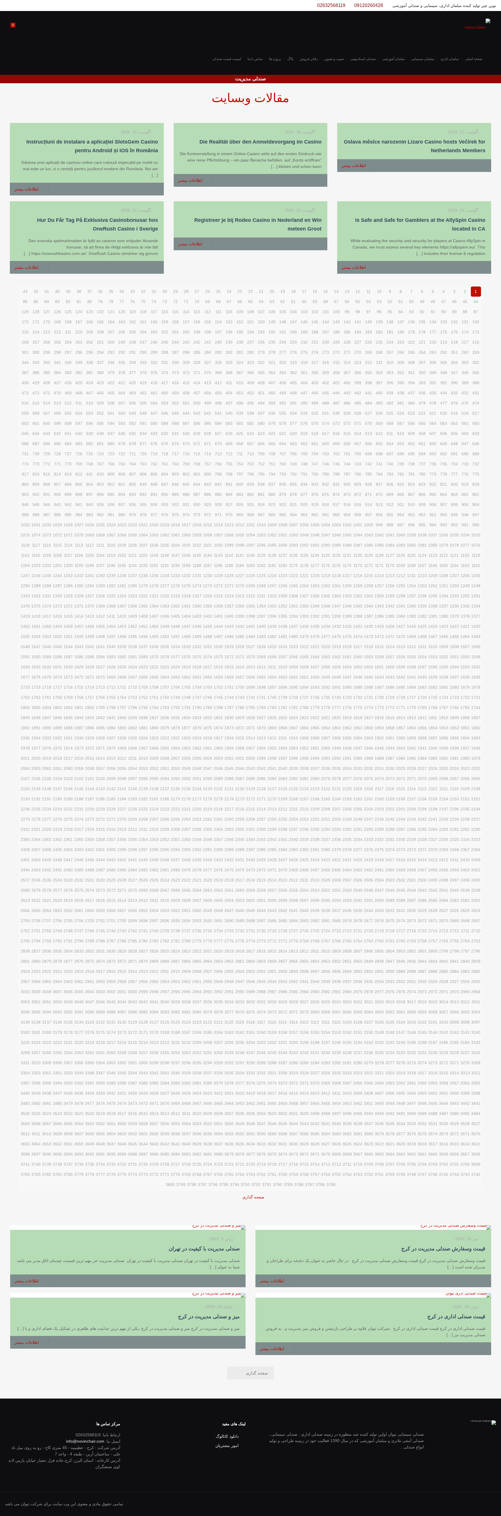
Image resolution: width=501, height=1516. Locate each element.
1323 (132, 596)
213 (46, 332)
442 (357, 393)
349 (432, 372)
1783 (272, 707)
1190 (175, 565)
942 (68, 504)
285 (196, 352)
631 (175, 433)
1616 (218, 667)
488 (325, 403)
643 (46, 433)
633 (153, 433)
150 (261, 322)
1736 (315, 697)
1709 (143, 687)
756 (218, 464)
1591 (25, 656)
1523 (293, 646)
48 (433, 301)
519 (454, 413)
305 (443, 362)
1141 (239, 555)
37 (89, 291)
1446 (197, 626)
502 (175, 403)
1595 (443, 667)
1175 (336, 565)
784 (379, 474)
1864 (325, 728)
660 (325, 443)
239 (229, 342)
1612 (261, 667)
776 (465, 474)
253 (78, 342)
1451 (143, 626)
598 (68, 423)
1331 (46, 596)
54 (368, 301)
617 (325, 433)
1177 (315, 565)
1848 (36, 717)
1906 (336, 738)
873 (347, 494)
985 (68, 514)
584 (218, 423)
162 (132, 322)
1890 (46, 728)
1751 (154, 697)
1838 (143, 717)
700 (357, 453)
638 (100, 433)
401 (336, 382)
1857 (400, 728)
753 (250, 464)
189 (304, 332)
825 (400, 484)
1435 (315, 626)
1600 (390, 667)
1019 (164, 525)
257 (35, 342)
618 (314, 433)
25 (218, 291)
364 (271, 372)
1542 (89, 646)
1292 (465, 596)
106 (271, 311)
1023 (121, 525)
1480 (293, 636)
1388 (357, 616)
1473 (368, 636)
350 (422, 372)
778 (443, 474)
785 (368, 474)
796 (250, 474)
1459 (57, 626)
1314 (229, 596)
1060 (186, 535)
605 (454, 433)
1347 (336, 606)
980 (121, 514)
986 (57, 514)
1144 (207, 555)
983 (89, 514)
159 (164, 322)
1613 (250, 667)
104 (293, 311)
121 (111, 311)
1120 (465, 555)
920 (304, 504)
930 (196, 504)
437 (411, 393)
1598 (411, 667)
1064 (143, 535)
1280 (132, 585)
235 (271, 342)
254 (68, 342)
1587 (68, 656)
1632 (46, 667)
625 (239, 433)
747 (314, 464)
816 (35, 474)
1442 (239, 626)
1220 (315, 575)
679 (121, 443)
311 (379, 362)
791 (304, 474)
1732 (357, 697)
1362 (175, 606)
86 (25, 301)
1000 (368, 525)
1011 (250, 525)
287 (175, 352)
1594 (454, 667)
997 (400, 525)
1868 (282, 728)
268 (379, 352)
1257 (379, 585)
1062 (164, 535)
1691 (336, 687)
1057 (218, 535)
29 (175, 291)
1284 (89, 585)
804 (164, 474)
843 (207, 484)
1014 (218, 525)
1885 (100, 728)
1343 (379, 606)
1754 (121, 697)
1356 (239, 606)
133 (443, 322)
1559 (368, 656)
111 (218, 311)
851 (121, 484)
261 (454, 352)
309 (400, 362)
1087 (357, 545)
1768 (433, 707)
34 (121, 291)
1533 (186, 646)
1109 (121, 545)
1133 (325, 555)
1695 (293, 687)
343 (35, 362)
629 (196, 433)
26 (207, 291)
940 (89, 504)
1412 (100, 616)
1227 (239, 575)
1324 (121, 596)
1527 (250, 646)
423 (100, 382)
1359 (207, 606)
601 (35, 423)
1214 (379, 575)
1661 (197, 677)
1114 (68, 545)
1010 (261, 525)
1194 (132, 565)
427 (57, 382)
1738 (293, 697)
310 (389, 362)
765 (121, 464)
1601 (379, 667)
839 (250, 484)
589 (164, 423)
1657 (239, 677)
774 (25, 464)
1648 (336, 677)
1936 (475, 748)
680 (111, 443)
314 (347, 362)
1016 (197, 525)
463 (132, 393)
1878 (175, 728)
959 (347, 514)
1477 (325, 636)
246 (153, 342)
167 (78, 322)
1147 (175, 555)
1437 (293, 626)
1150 (143, 555)
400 (347, 382)
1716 (68, 687)
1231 (197, 575)
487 (336, 403)
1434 (325, 626)
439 (389, 393)
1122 (443, 555)
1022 (132, 525)
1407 (154, 616)
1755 (111, 697)
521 (432, 413)
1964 (175, 748)
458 (186, 393)
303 (465, 362)
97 (368, 311)
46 (454, 301)
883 (239, 494)
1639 (433, 677)
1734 (336, 697)
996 (411, 525)
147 (293, 322)
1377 (475, 616)
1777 (336, 707)
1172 (368, 565)
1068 (100, 535)
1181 (272, 565)
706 (293, 453)
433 (454, 393)
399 (357, 382)
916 (347, 504)
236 (261, 342)
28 (186, 291)
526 (379, 413)
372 (186, 372)
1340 (411, 606)
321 (271, 362)
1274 (197, 585)
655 (379, 443)
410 (239, 382)
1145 (197, 555)
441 (368, 393)
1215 (368, 575)
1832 (207, 717)
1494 (143, 636)
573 (336, 423)
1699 (250, 687)
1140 (250, 555)
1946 (368, 748)
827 (379, 484)
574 (325, 423)
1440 (261, 626)
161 (143, 322)
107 (261, 311)
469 (68, 393)
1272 (218, 585)
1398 (250, 616)
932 (175, 504)
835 (293, 484)
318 (304, 362)
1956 (261, 748)
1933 (46, 738)
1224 (272, 575)
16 (315, 291)
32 (143, 291)
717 (175, 453)
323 (250, 362)
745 (336, 464)
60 (304, 301)
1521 (315, 646)
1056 (229, 535)
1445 (207, 626)
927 (229, 504)
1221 (304, 575)
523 (411, 413)
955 (389, 514)
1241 (89, 575)
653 (400, 443)
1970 (111, 748)
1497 (111, 636)
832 (325, 484)
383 (68, 372)
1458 (68, 626)
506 (132, 403)
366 (250, 372)
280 (250, 352)
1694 (304, 687)
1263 (315, 585)
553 (89, 413)
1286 (68, 585)
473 (25, 393)
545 (175, 413)
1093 (293, 545)
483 (379, 403)
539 (239, 413)
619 (304, 433)
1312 (250, 596)
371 (196, 372)
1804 (46, 707)
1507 (465, 646)
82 (68, 301)
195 (239, 332)
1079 (443, 545)
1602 (368, 667)
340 (68, 362)
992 (454, 525)
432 (465, 393)
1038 (422, 535)
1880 (154, 728)
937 (121, 504)
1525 (272, 646)
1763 (25, 697)
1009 (272, 525)
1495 (132, 636)
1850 (475, 728)
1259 (357, 585)
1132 (336, 555)
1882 (132, 728)
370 (207, 372)
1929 (89, 738)
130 (475, 322)
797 (239, 474)
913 (379, 504)
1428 (390, 626)
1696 (282, 687)
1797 (121, 707)
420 (132, 382)
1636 (465, 677)
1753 (132, 697)
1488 (207, 636)
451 (261, 393)
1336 (454, 606)
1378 (465, 616)
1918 (207, 738)
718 (164, 453)
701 (347, 453)
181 (389, 332)
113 (197, 311)
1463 (475, 636)
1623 (143, 667)
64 (261, 301)
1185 (229, 565)
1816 (379, 717)
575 (314, 423)
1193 (143, 565)
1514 (390, 646)
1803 (57, 707)
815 (46, 474)
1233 (175, 575)
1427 (400, 626)
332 (153, 362)
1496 (121, 636)
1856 (411, 728)
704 (314, 453)
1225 (261, 575)
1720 (25, 687)
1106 (154, 545)
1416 (57, 616)
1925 (132, 738)
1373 (57, 606)
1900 (400, 738)
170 (46, 322)
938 (111, 504)
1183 (250, 565)
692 (443, 453)
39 (68, 291)
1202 (46, 565)
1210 (422, 575)
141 (357, 322)
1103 (186, 545)
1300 (379, 596)
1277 (164, 585)
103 (304, 311)
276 (293, 352)
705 (304, 453)
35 (111, 291)
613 (368, 433)
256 (46, 342)
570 (368, 423)
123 (89, 311)
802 (186, 474)
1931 (68, 738)
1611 (272, 667)
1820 (336, 717)
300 (35, 352)
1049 (304, 535)
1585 (89, 656)
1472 (379, 636)
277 (282, 352)
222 (411, 342)
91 (433, 311)
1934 (36, 738)
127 (46, 311)
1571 (239, 656)
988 (35, 514)
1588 (57, 656)
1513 (400, 646)
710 (250, 453)
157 (186, 322)
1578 (164, 656)
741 (379, 464)
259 (475, 352)
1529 (229, 646)
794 (271, 474)
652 (411, 443)
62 (282, 301)
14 (336, 291)
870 (379, 494)
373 (175, 372)
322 (261, 362)
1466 (443, 636)
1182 (261, 565)
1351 (293, 606)
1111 (100, 545)
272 (336, 352)
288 (164, 352)
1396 (272, 616)
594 (111, 423)
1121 (454, 555)
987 (46, 514)
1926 (121, 738)
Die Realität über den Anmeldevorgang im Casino (260, 142)
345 (475, 372)
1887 (79, 728)
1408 (143, 616)
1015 (207, 525)
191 (282, 332)
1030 (46, 525)
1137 (282, 555)
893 (132, 494)
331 (164, 362)
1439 (272, 626)
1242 (79, 575)
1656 (250, 677)
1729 (390, 697)
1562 (336, 656)
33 (132, 291)
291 (132, 352)
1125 (411, 555)
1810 (443, 717)
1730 (379, 697)
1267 (272, 585)
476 (454, 403)
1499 (89, 636)
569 (379, 423)
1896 (443, 738)
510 (89, 403)
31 (154, 291)
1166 (433, 565)
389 (465, 382)
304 (454, 362)
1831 (218, 717)
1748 (186, 697)
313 (357, 362)
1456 (89, 626)
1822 (315, 717)
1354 (261, 606)
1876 (197, 728)
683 (78, 443)
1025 (100, 525)
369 (218, 372)
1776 (347, 707)
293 (111, 352)
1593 (465, 667)
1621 (164, 667)
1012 (239, 525)
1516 (368, 646)
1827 (261, 717)
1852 (454, 728)
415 (186, 382)
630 (186, 433)
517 (475, 413)
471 (46, 393)
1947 (357, 748)
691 (454, 453)
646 (475, 443)
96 (379, 311)
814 (57, 474)
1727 (411, 697)
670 (218, 443)
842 (218, 484)
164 (111, 322)
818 (475, 484)
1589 (46, 656)
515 (35, 403)
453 (239, 393)
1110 (111, 545)
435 (432, 393)
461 (153, 393)
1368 (111, 606)
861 (475, 494)
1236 (143, 575)
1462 (25, 626)
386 (35, 372)
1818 (357, 717)
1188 (197, 565)
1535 (164, 646)
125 (68, 311)
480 (411, 403)
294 (100, 352)
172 (25, 322)
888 (186, 494)
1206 (465, 575)
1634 (25, 667)
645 (25, 433)
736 (432, 464)
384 (57, 372)
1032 (25, 525)
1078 (454, 545)
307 (422, 362)
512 (68, 403)
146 (304, 322)
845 (186, 484)
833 (314, 484)
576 (304, 423)
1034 (465, 535)
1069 (89, 535)
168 (68, 322)
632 (164, 433)
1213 (390, 575)
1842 (100, 717)
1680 (454, 687)
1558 (379, 656)
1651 (304, 677)
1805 (36, 707)
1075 (25, 535)
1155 (89, 555)
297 (68, 352)
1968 (132, 748)
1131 (347, 555)
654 (389, 443)
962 (314, 514)
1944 (390, 748)
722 (121, 453)
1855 (422, 728)
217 (465, 342)
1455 (100, 626)
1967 (143, 748)
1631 (57, 667)
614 (357, 433)
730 (35, 453)
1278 (154, 585)
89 (454, 311)
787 (347, 474)
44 (475, 301)
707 (282, 453)
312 (368, 362)
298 (57, 352)
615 (347, 433)
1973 (79, 748)
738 (411, 464)
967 (261, 514)
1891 (36, 728)
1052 (272, 535)
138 (389, 322)
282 (229, 352)
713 (218, 453)
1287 (57, 585)
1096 (261, 545)
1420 (475, 626)
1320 (164, 596)
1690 (347, 687)
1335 (465, 606)
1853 (443, 728)
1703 (207, 687)
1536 (154, 646)
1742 (250, 697)
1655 (261, 677)
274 (314, 352)
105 (282, 311)
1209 (433, 575)
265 (411, 352)
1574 (207, 656)
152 (239, 322)
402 (325, 382)
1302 (357, 596)
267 (389, 352)
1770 (411, 707)
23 (239, 291)
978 (143, 514)
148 (282, 322)
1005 (315, 525)
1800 (89, 707)
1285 (79, 585)
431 (475, 393)
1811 (433, 717)
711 (240, 453)
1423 (443, 626)
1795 (143, 707)
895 (111, 494)
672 (196, 443)
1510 (433, 646)
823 (422, 484)
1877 (186, 728)
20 (272, 291)
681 (100, 443)
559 (25, 413)
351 (411, 372)
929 (207, 504)
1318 (186, 596)
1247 (25, 575)
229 (336, 342)
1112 (90, 545)
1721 (475, 697)
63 (272, 301)
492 (282, 403)
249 (121, 342)
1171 (379, 565)
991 (465, 525)
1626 (111, 667)
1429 (379, 626)
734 (454, 464)
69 (207, 301)
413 (207, 382)
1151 (132, 555)
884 (229, 494)
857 (57, 484)
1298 (400, 596)
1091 (315, 545)
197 (218, 332)
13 (347, 291)
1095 (272, 545)
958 (357, 514)
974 (186, 514)
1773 (379, 707)
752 (261, 464)
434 (443, 393)
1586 (79, 656)
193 (261, 332)
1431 (357, 626)
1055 (239, 535)
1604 (347, 667)
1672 (79, 677)
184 (357, 332)
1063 (154, 535)
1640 (422, 677)
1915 (239, 738)
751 (271, 464)
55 (357, 301)
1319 (175, 596)
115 (175, 311)
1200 (68, 565)
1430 (368, 626)
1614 (239, 667)
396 (389, 382)
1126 (400, 555)
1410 (121, 616)
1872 (239, 728)
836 (282, 484)
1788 (218, 707)
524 (400, 413)
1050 (293, 535)
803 (175, 474)
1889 (57, 728)
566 (411, 423)
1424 (433, 626)
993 (443, 525)
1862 (347, 728)
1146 (186, 555)
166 (89, 322)
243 (186, 342)
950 (443, 514)
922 (282, 504)
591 (143, 423)
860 (25, 484)
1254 (411, 585)
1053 (261, 535)
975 (175, 514)
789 (325, 474)
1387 (368, 616)
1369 (100, 606)
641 (68, 433)
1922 (164, 738)
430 (25, 382)
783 (389, 474)
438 (400, 393)
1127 (390, 555)
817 (25, 474)
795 (261, 474)
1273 (207, 585)
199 (196, 332)
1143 (218, 555)
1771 (400, 707)
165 (100, 322)
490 (304, 403)
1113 (79, 545)
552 (100, 413)
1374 (46, 606)
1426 (411, 626)
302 (475, 362)
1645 (368, 677)
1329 (68, 596)
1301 (368, 596)
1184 (239, 565)
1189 (186, 565)
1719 (36, 687)
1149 (154, 555)
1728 (400, 697)
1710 (132, 687)
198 (207, 332)
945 (35, 504)
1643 (390, 677)
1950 (325, 748)
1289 (36, 585)
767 (100, 464)
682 (89, 443)
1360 (197, 606)
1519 (336, 646)
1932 (57, 738)
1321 (154, 596)
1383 (411, 616)
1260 (347, 585)
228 (347, 342)
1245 (46, 575)
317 (314, 362)
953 (411, 514)
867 (411, 494)
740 (389, 464)
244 (175, 342)
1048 (315, 535)
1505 (25, 636)
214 (35, 332)
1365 (143, 606)
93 (411, 311)
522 (422, 413)
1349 (315, 606)
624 (250, 433)
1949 (336, 748)
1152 (121, 555)
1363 (164, 606)
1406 (164, 616)
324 (239, 362)
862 (465, 494)
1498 (100, 636)
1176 (325, 565)
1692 (325, 687)
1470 (400, 636)
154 (218, 322)
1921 (175, 738)
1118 (25, 545)
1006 (304, 525)
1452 (132, 626)
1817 (368, 717)
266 (400, 352)
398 (368, 382)
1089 (336, 545)
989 (25, 514)
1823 (304, 717)
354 (379, 372)
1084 (390, 545)
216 (475, 342)
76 (132, 301)
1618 (197, 667)
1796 (132, 707)
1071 (68, 535)
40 (57, 291)
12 (357, 291)
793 (282, 474)
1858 (390, 728)
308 (411, 362)
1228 (229, 575)
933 (164, 504)
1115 (57, 545)
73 (164, 301)
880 (271, 494)
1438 (282, 626)
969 (239, 514)
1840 (121, 717)
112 (207, 311)
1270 (239, 585)
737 (422, 464)
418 (153, 382)
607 (432, 433)
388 (475, 382)
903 (25, 494)
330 (175, 362)
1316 (207, 596)
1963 (186, 748)
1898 (422, 738)
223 (400, 342)
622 (271, 433)
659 (336, 443)
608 (422, 433)
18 (293, 291)
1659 (218, 677)
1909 (304, 738)
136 (411, 322)
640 (78, 433)
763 (143, 464)
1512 (411, 646)
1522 (304, 646)
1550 (465, 656)
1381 (433, 616)
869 (389, 494)
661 (314, 443)
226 (368, 342)
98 (357, 311)
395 (400, 382)
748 (304, 464)
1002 (347, 525)
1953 (293, 748)
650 (432, 443)
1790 (197, 707)
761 (164, 464)
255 (57, 342)
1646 (357, 677)
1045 (347, 535)
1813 (411, 717)
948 (465, 514)
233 (293, 342)
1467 (433, 636)
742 (368, 464)
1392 (315, 616)
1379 (454, 616)
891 (153, 494)
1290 (25, 585)
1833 (197, 717)
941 (78, 504)
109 (239, 311)
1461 (36, 626)
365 (261, 372)
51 (400, 301)
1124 (422, 555)
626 (229, 433)
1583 (111, 656)
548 (143, 413)
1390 (336, 616)
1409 (132, 616)
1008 (282, 525)
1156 (79, 555)
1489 (197, 636)
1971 (100, 748)
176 (443, 332)
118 (143, 311)
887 (196, 494)
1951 (315, 748)
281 (239, 352)
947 (475, 514)
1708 (154, 687)
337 (100, 362)
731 (25, 453)
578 (282, 423)
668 (239, 443)
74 (154, 301)
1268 (261, 585)
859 (35, 484)
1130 (357, 555)
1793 (164, 707)
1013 (229, 525)
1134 (315, 555)
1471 (390, 636)
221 (422, 342)
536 (271, 413)
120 (121, 311)
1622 (154, 667)
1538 (132, 646)
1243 (68, 575)
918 (325, 504)
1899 (411, 738)
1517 (357, 646)
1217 (347, 575)
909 (422, 504)
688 (25, 443)
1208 (443, 575)
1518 (347, 646)
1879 (164, 728)
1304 (336, 596)
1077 (465, 545)
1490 (186, 636)
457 (196, 393)
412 (218, 382)
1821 (325, 717)
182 (379, 332)
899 (68, 494)
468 (78, 393)
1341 (400, 606)
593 (121, 423)
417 (164, 382)
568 (389, 423)
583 (229, 423)
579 (271, 423)
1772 (390, 707)
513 (57, 403)
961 (325, 514)
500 (196, 403)
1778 (325, 707)
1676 (36, 677)
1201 (57, 565)
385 (46, 372)
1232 (186, 575)
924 (261, 504)
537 (261, 413)
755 (229, 464)
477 (443, 403)
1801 (79, 707)
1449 (164, 626)
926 (239, 504)
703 (325, 453)
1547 (36, 646)
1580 (143, 656)
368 (229, 372)
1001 (357, 525)
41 (46, 291)
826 (389, 484)
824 (411, 484)
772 (46, 464)
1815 (390, 717)
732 (475, 464)
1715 (79, 687)
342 (46, 362)
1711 (121, 687)
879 (282, 494)
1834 (186, 717)
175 (454, 332)
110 (229, 311)
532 (314, 413)
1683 (422, 687)
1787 (229, 707)
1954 (282, 748)
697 (389, 453)
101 (325, 311)
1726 (422, 697)
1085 (379, 545)
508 (111, 403)
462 (143, 393)
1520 (325, 646)
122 (100, 311)
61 (293, 301)
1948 (347, 748)
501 (186, 403)
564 (432, 423)
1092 (304, 545)
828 (368, 484)
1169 (400, 565)
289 (153, 352)
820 (454, 484)
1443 (229, 626)
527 (368, 413)
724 (100, 453)
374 (164, 372)
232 (304, 342)
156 (196, 322)
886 (207, 494)
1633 (36, 667)
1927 (111, 738)
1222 (293, 575)
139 (379, 322)
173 (475, 332)
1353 (272, 606)
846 (175, 484)
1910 (293, 738)
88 (465, 311)
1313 (239, 596)
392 (432, 382)
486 (347, 403)
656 (368, 443)
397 (379, 382)
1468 (422, 636)
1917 (218, 738)
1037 (433, 535)
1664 (164, 677)
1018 (175, 525)
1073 (46, 535)
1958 (239, 748)
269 (368, 352)
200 (186, 332)
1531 (207, 646)
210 (78, 332)
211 (68, 332)
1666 (143, 677)
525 (389, 413)
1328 (79, 596)
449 (282, 393)
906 (454, 504)
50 (411, 301)
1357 (229, 606)
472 (35, 393)
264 (422, 352)
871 (368, 494)
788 (336, 474)
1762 (36, 697)
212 (57, 332)
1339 (422, 606)
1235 (154, 575)
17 (304, 291)
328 (196, 362)
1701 (229, 687)
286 (186, 352)
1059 (197, 535)
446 (314, 393)
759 (186, 464)
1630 (68, 667)
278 (271, 352)
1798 (111, 707)
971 (218, 514)
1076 (475, 545)
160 (153, 322)
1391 (325, 616)
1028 (68, 525)
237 (250, 342)
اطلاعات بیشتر (354, 165)
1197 (100, 565)
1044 (357, 535)
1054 (250, 535)
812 (78, 474)
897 (89, 494)
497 (229, 403)
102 (314, 311)
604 (465, 433)
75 (143, 301)
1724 (443, 697)
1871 (250, 728)
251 (100, 342)
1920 (186, 738)
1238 (121, 575)
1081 (422, 545)
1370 (89, 606)
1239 (111, 575)
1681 (443, 687)
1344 (368, 606)
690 (465, 453)
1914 (250, 738)
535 (282, 413)
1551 (454, 656)
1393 (304, 616)
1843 (89, 717)
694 (422, 453)
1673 (68, 677)
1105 (164, 545)
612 (379, 433)
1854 (433, 728)
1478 (315, 636)
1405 (175, 616)
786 (357, 474)
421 (121, 382)
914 (368, 504)
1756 (100, 697)
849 (143, 484)
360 (314, 372)
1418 (36, 616)
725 (89, 453)
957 (368, 514)
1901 (390, 738)
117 (154, 311)
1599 (400, 667)
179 (411, 332)
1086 (368, 545)
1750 (164, 697)
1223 (282, 575)
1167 (422, 565)
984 (78, 514)
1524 (282, 646)
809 (111, 474)
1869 (272, 728)
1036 (443, 535)
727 (68, 453)
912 (389, 504)
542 (207, 413)
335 (121, 362)
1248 (475, 585)
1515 (379, 646)
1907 (325, 738)
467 (89, 393)
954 (400, 514)
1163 (465, 565)
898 (78, 494)
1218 (336, 575)
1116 (47, 545)
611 (390, 433)
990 (475, 525)
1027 (79, 525)
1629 (79, 667)
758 (196, 464)
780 (422, 474)
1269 (250, 585)
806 (143, 474)
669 (229, 443)
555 (68, 413)
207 (111, 332)
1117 (36, 545)
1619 (186, 667)
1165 (443, 565)
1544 (68, 646)
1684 (411, 687)
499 (207, 403)
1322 (143, 596)
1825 (282, 717)
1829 (239, 717)
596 (89, 423)
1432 (347, 626)
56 (347, 301)
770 (68, 464)
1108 (132, 545)
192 (271, 332)
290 (143, 352)
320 (282, 362)
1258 (368, 585)
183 (368, 332)
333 (143, 362)
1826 (272, 717)
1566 (293, 656)
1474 (357, 636)
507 (121, 403)
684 (68, 443)
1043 (368, 535)
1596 (433, 667)
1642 (400, 677)
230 (325, 342)
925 (250, 504)
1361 (186, 606)
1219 (325, 575)
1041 (390, 535)
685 (57, 443)
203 (153, 332)
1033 (475, 535)
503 (164, 403)
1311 (261, 596)
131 (465, 322)
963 (304, 514)
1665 (154, 677)
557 (46, 413)
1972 (89, 748)
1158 (57, 555)
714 (207, 453)
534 (293, 413)
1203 (36, 565)
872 (357, 494)
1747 (197, 697)
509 (100, 403)
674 (175, 443)
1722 (465, 697)
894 (121, 494)
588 (175, 423)
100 (336, 311)
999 (379, 525)
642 (57, 433)
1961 (207, 748)
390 (454, 382)
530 (336, 413)
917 (336, 504)
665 (271, 443)
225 (379, 342)
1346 (347, 606)
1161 (25, 555)
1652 (293, 677)
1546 (46, 646)
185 (347, 332)
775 (475, 474)
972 (207, 514)
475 (465, 403)
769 (78, 464)
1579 (154, 656)
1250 (454, 585)
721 (132, 453)
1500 (79, 636)
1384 (400, 616)
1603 (357, 667)
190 (293, 332)
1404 (186, 616)
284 (207, 352)
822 (432, 484)
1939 (443, 748)
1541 (100, 646)
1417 (46, 616)
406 (282, 382)
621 (282, 433)
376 (143, 372)
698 (379, 453)
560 (475, 423)
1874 (218, 728)
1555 (411, 656)
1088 (347, 545)
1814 (400, 717)
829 (357, 484)
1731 (368, 697)
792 (293, 474)
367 (239, 372)
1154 (100, 555)
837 (271, 484)
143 (336, 322)
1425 (422, 626)
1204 (25, 565)
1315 (218, 596)
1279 (143, 585)
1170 (390, 565)
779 (432, 474)
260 (465, 352)
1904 (357, 738)
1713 (100, 687)
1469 (411, 636)
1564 (315, 656)
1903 (368, 738)
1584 (100, 656)
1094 (282, 545)
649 (443, 443)
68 (218, 301)
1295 (433, 596)
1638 (443, 677)
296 (78, 352)
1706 (175, 687)
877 (304, 494)
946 (25, 504)
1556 (400, 656)
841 (229, 484)
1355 (250, 606)
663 (293, 443)
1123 (433, 555)
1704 (197, 687)
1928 (100, 738)
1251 (443, 585)
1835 (175, 717)
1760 (57, 697)
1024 (111, 525)
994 (432, 525)
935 (143, 504)
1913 (261, 738)
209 (89, 332)
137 (400, 322)
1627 (100, 667)
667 (250, 443)
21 (261, 291)
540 (229, 413)
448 (293, 393)
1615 (229, 667)
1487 (218, 636)
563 (443, 423)
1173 (357, 565)
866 (422, 494)
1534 (175, 646)
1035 (454, 535)
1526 (261, 646)
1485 (239, 636)
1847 (46, 717)
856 (68, 484)
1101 (207, 545)
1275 (186, 585)
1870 (261, 728)
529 (347, 413)
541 (218, 413)
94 (400, 311)
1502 (57, 636)
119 (132, 311)
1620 (175, 667)
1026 (89, 525)
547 (153, 413)
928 (218, 504)
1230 (207, 575)
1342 (390, 606)
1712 (111, 687)
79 (100, 301)
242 (196, 342)
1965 (164, 748)
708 (271, 453)
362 (293, 372)
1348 (325, 606)
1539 (121, 646)
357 (347, 372)
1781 (293, 707)
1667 (132, 677)
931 (186, 504)
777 (454, 474)
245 (164, 342)
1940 (433, 748)
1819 (347, 717)
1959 (229, 748)
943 (57, 504)
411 (229, 382)
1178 (304, 565)
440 (379, 393)
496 (239, 403)
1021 (143, 525)
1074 (36, 535)
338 (89, 362)
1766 (454, 707)
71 (186, 301)
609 (411, 433)
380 (100, 372)
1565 (304, 656)
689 (475, 453)
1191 (164, 565)
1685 (400, 687)
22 (250, 291)
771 (57, 464)
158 (175, 322)
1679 (465, 687)
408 (261, 382)
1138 (272, 555)
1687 (379, 687)
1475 (347, 636)
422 (111, 382)
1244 (57, 575)
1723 (454, 697)
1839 (132, 717)
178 (422, 332)
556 (57, 413)
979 (132, 514)
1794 (154, 707)
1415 (68, 616)
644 (35, 433)
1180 (282, 565)
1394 (293, 616)
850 (132, 484)
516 (25, 403)
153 (229, 322)
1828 (250, 717)
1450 (154, 626)
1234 (164, 575)
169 (57, 322)
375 (153, 372)
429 (35, 382)
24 (229, 291)
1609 (293, 667)
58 (325, 301)
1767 (443, 707)
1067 (111, 535)
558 (35, 413)
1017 (186, 525)
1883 (121, 728)
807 (132, 474)
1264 (304, 585)
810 (100, 474)
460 (164, 393)
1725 (433, 697)
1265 (293, 585)
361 (304, 372)
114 (186, 311)
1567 (282, 656)
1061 (175, 535)
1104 (175, 545)
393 (422, 382)
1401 (218, 616)
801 (196, 474)
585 (207, 423)
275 (304, 352)
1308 (293, 596)
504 (153, 403)
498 (218, 403)
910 (411, 504)
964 (293, 514)
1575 (197, 656)
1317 (197, 596)
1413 (89, 616)
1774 (368, 707)
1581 (132, 656)
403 (314, 382)
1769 (422, 707)
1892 (25, 728)
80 (89, 301)
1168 (411, 565)
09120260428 (368, 5)
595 (100, 423)
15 (325, 291)
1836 (164, 717)
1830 (229, 717)
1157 (68, 555)
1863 (336, 728)
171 (35, 322)
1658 (229, 677)
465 (111, 393)
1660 (207, 677)
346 (465, 372)
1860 (368, 728)
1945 (379, 748)
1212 (400, 575)
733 (465, 464)
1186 (218, 565)
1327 (89, 596)
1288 (46, 585)
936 (132, 504)
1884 (111, 728)
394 (411, 382)
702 (336, 453)
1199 (79, 565)
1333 (25, 596)
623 (261, 433)
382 (78, 372)
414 (196, 382)
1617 (207, 667)
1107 (143, 545)
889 (175, 494)
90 (443, 311)
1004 (325, 525)
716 (186, 453)
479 (422, 403)
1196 (111, 565)
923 (271, 504)
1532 (197, 646)
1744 (229, 697)
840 (239, 484)
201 (175, 332)
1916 (229, 738)
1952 (304, 748)
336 (111, 362)
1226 (250, 575)
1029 (57, 525)
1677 (25, 677)
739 (400, 464)
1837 (154, 717)
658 (347, 443)
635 (132, 433)
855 (78, 484)
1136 (293, 555)
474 (475, 403)
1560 (357, 656)
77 (121, 301)
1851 (465, 728)
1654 (272, 677)
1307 (304, 596)
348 (443, 372)
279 (261, 352)
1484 (250, 636)
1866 (304, 728)
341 (57, 362)
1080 (433, 545)
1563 (325, 656)
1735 (325, 697)
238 (239, 342)
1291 (475, 596)
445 (325, 393)
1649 (325, 677)
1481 (282, 636)
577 (293, 423)
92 (422, 311)
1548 (25, 646)
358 (336, 372)
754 (239, 464)
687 (35, 443)
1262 (325, 585)
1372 (68, 606)
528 (357, 413)
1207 (454, 575)
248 (132, 342)
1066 (121, 535)
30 (164, 291)
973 (196, 514)
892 (143, 494)
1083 (400, 545)
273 (325, 352)
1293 (454, 596)
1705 (186, 687)
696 (400, 453)
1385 (390, 616)
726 (78, 453)
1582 (121, 656)
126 (57, 311)
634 (143, 433)
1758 (79, 697)
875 (325, 494)
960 (336, 514)
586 (196, 423)
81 (79, 301)
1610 (282, 667)
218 (454, 342)
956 (379, 514)
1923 (154, 738)
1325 (111, 596)
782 (400, 474)
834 (304, 484)
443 (347, 393)
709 (261, 453)
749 (293, 464)
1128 (379, 555)
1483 (261, 636)
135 (422, 322)
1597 (422, 667)
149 (271, 322)
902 (35, 494)
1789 (207, 707)
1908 (315, 738)
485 (357, 403)
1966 (154, 748)
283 (218, 352)
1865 (315, 728)
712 (229, 453)
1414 (79, 616)
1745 (218, 697)
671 (207, 443)
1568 (272, 656)
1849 (25, 717)
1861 (357, 728)
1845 (68, 717)
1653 (282, 677)
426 (68, 382)
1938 (454, 748)
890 (164, 494)
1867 (293, 728)
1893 (475, 738)
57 (336, 301)
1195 (121, 565)
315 (336, 362)
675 (164, 443)
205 (132, 332)
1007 (293, 525)
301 (25, 352)
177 (432, 332)
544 (186, 413)
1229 (218, 575)
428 (46, 382)
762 (153, 464)
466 (100, 393)
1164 (454, 565)
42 (36, 291)
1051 (282, 535)
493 (271, 403)
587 (186, 423)
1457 (79, 626)
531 (325, 413)
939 (100, 504)
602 (25, 423)
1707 (164, 687)
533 (304, 413)
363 (282, 372)
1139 (261, 555)
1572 (229, 656)
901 (46, 494)
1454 (111, 626)
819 (465, 484)
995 (422, 525)
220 (432, 342)
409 (250, 382)
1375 (36, 606)
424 (89, 382)
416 (175, 382)
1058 (207, 535)
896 (100, 494)
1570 (250, 656)
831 (336, 484)
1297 (411, 596)
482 (389, 403)
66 (239, 301)
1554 (422, 656)
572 (347, 423)
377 (132, 372)
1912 (272, 738)
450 (271, 393)
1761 (46, 697)
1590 (36, 656)
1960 (218, 748)
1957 (250, 748)
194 (250, 332)
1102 (197, 545)
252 (89, 342)
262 (443, 352)
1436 (304, 626)
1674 (57, 677)
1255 (400, 585)
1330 (57, 596)
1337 (443, 606)
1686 (390, 687)
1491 (175, 636)
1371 (79, 606)
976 (164, 514)
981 (111, 514)
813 (68, 474)
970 (229, 514)
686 (46, 443)
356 (357, 372)
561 (465, 423)
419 (143, 382)
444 (336, 393)
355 (368, 372)
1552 (443, 656)
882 (250, 494)
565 (422, 423)
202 (164, 332)
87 (475, 311)
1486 (229, 636)
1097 (250, 545)
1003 (336, 525)
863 (454, 494)
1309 (282, 596)
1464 (465, 636)
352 (400, 372)
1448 (175, 626)
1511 (422, 646)
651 (422, 443)
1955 (272, 748)
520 (443, 413)
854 (89, 484)
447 (304, 393)
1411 (111, 616)
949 (454, 514)
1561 (347, 656)
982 (100, 514)
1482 (272, 636)
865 (432, 494)
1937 (465, 748)
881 (261, 494)
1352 (282, 606)
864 (443, 494)
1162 (475, 565)
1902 (379, 738)
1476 (336, 636)
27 (197, 291)
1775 (357, 707)
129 (25, 311)
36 (100, 291)
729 (46, 453)
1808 (465, 717)
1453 (121, 626)
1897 (433, 738)
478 (432, 403)
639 (89, 433)
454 (229, 393)
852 (111, 484)
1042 (379, 535)
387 (25, 372)
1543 (79, 646)
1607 (315, 667)
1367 (121, 606)
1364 (154, 606)
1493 (154, 636)
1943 (400, 748)
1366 (132, 606)
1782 (282, 707)
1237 (132, 575)
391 (443, 382)
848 (153, 484)
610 (400, 433)
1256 (390, 585)
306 (432, 362)
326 (218, 362)
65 (250, 301)
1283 (100, 585)
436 (422, 393)
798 (229, 474)
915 (357, 504)
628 (207, 433)
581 (250, 423)
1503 (46, 636)
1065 (132, 535)
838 (261, 484)
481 (400, 403)
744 (347, 464)
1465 (454, 636)
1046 (336, 535)
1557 (390, 656)
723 (111, 453)
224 (389, 342)
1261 (336, 585)
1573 (218, 656)
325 (229, 362)
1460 (46, 626)
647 (465, 443)
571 (357, 423)
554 (78, 413)
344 (25, 362)
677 (143, 443)
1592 (475, 667)
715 (196, 453)
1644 (379, 677)
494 (261, 403)
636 (121, 433)
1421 (465, 626)
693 (432, 453)
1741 (261, 697)
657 (357, 443)
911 (400, 504)
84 (46, 301)
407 (271, 382)
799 (218, 474)
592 (132, 423)
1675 (46, 677)
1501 (68, 636)
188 (314, 332)
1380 (443, 616)
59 (315, 301)
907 (443, 504)
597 (78, 423)
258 (25, 342)
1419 (25, 616)
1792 (175, 707)
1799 (100, 707)
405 (293, 382)
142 (347, 322)
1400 (229, 616)
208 (100, 332)
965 (282, 514)
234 (282, 342)
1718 (46, 687)
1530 (218, 646)
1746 (207, 697)
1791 (186, 707)
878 (293, 494)
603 (475, 433)
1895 (454, 738)
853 (100, 484)
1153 (111, 555)
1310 (272, 596)
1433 (336, 626)
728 (57, 453)
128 (35, 311)
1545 (57, 646)
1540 (111, 646)
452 (250, 393)
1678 (475, 687)
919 (314, 504)
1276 (175, 585)
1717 (57, 687)
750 (282, 464)
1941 (422, 748)
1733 (347, 697)
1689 (357, 687)
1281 (121, 585)
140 (368, 322)
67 (229, 301)
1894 (465, 738)
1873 (229, 728)
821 (443, 484)
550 (121, 413)
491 (293, 403)
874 (336, 494)
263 (432, 352)
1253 (422, 585)
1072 (57, 535)
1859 (379, 728)
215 (25, 332)
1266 (282, 585)
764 (132, 464)
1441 (250, 626)
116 (164, 311)
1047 (325, 535)
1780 (304, 707)
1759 (68, 697)
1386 (379, 616)
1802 (68, 707)
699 (368, 453)
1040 (400, 535)
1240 (100, 575)
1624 (132, 667)
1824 (293, 717)
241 (207, 342)
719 (153, 453)
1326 (100, 596)
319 (293, 362)
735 (443, 464)
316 (325, 362)
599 (57, 423)
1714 (89, 687)
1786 (239, 707)
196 (229, 332)
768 (89, 464)
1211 (411, 575)
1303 (347, 596)
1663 (175, 677)
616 (336, 433)
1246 (36, 575)
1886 (89, 728)
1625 (121, 667)
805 (153, 474)
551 (111, 413)
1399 (239, 616)
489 (314, 403)
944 (46, 504)
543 (196, 413)
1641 (411, 677)
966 (271, 514)
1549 (475, 656)
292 (121, 352)
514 (46, 403)
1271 (229, 585)
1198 (89, 565)
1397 (261, 616)
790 (314, 474)
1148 (164, 555)
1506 (475, 646)
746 (325, 464)
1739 (282, 697)
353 (389, 372)
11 (368, 291)
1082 (411, 545)
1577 (175, 656)
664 (282, 443)
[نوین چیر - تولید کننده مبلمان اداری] (477, 27)
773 (35, 464)
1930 (79, 738)
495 (250, 403)
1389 (347, 616)
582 (239, 423)
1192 (154, 565)
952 (422, 514)
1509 (443, 646)
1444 (218, 626)
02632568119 (331, 5)
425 (78, 382)
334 (132, 362)
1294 (443, 596)
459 (175, 393)
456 (207, 393)
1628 (89, 667)
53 (379, 301)
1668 (121, 677)
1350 (304, 606)
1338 (433, 606)
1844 (79, 717)
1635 (475, 677)
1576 (186, 656)
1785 (250, 707)
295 (89, 352)
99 (347, 311)
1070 (79, 535)
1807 (475, 717)
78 (111, 301)
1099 (229, 545)
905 (465, 504)
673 (186, 443)
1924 (143, 738)
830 (347, 484)
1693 (315, 687)
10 (379, 291)
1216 (357, 575)
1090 (325, 545)
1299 (390, 596)
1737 (304, 697)
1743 (239, 697)
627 (218, 433)
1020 (154, 525)
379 (111, 372)
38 (79, 291)
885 (218, 494)
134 (432, 322)
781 (411, 474)
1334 (475, 606)
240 (218, 342)
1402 (207, 616)
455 (218, 393)
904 (475, 504)
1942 (411, 748)
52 (390, 301)
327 (207, 362)
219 (443, 342)
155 (207, 322)
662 (304, 443)
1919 (197, 738)
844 (196, 484)
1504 (36, 636)
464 (121, 393)
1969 (121, 748)
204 (143, 332)
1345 (357, 606)
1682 (433, 687)
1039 (411, 535)
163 (121, 322)
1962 (197, 748)
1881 (143, 728)
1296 (422, 596)
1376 (25, 606)
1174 (347, 565)
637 (111, 433)
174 (465, 332)
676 (153, 443)
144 (325, 322)
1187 (207, 565)
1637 (454, 677)
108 (250, 311)
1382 (422, 616)
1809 (454, 717)
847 (164, 484)
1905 (347, 738)
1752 (143, 697)
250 (111, 342)
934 (153, 504)
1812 (422, 717)
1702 (218, 687)
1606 (325, 667)
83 (57, 301)
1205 (475, 575)
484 (368, 403)
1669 (111, 677)
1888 (68, 728)
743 (357, 464)
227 (357, 342)
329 (186, 362)
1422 (454, 626)
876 (314, 494)
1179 (293, 565)
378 (121, 372)
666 (261, 443)
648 (454, 443)
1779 (315, 707)
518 (465, 413)
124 (78, 311)
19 (282, 291)
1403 (197, 616)
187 (325, 332)
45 (465, 301)
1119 (476, 555)
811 (89, 474)
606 (443, 433)
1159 (46, 555)
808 (121, 474)
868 (400, 494)
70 (197, 301)
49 (422, 301)
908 (432, 504)
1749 (175, 697)
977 (153, 514)
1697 (272, 687)
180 (400, 332)
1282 (111, 585)
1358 (218, 606)
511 (79, 403)
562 (454, 423)
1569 (261, 656)
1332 (36, 596)
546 (164, 413)
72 (175, 301)
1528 (239, 646)
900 (57, 494)
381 (89, 372)
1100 (218, 545)
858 (46, 484)
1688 (368, 687)
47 (443, 301)
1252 (433, 585)
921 (293, 504)
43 (25, 291)
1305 (325, 596)
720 (143, 453)
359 (325, 372)
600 (46, 423)
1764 (475, 707)
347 (454, 372)
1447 (186, 626)
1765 (465, 707)
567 (400, 423)
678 (132, 443)
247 (143, 342)
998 (389, 525)
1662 (186, 677)
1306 (315, 596)
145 (314, 322)
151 (250, 322)
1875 (207, 728)
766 (111, 464)
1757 (89, 697)
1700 (239, 687)
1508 (454, 646)
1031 (36, 525)
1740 (272, 697)
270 (357, 352)
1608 (304, 667)
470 (57, 393)
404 (304, 382)
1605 (336, 667)
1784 (261, 707)
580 (261, 423)
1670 (100, 677)
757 (207, 464)
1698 (261, 687)
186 (336, 332)
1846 (57, 717)
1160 (36, 555)
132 (454, 322)
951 (432, 514)
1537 (143, 646)
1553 (433, 656)
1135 (304, 555)
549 (132, 413)
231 (314, 342)
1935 (25, 738)
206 (121, 332)
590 (153, 423)
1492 (164, 636)
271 (347, 352)
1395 (282, 616)
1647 (347, 677)
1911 (282, 738)
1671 (89, 677)
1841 (111, 717)
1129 (368, 555)
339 (78, 362)
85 (36, 301)
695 (411, 453)
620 (293, 433)
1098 (239, 545)
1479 (304, 636)
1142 (229, 555)
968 (250, 514)
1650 (315, 677)
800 (207, 474)
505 (143, 403)
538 (250, 413)
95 (390, 311)
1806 (25, 707)
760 (175, 464)
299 (46, 352)
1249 (465, 585)
